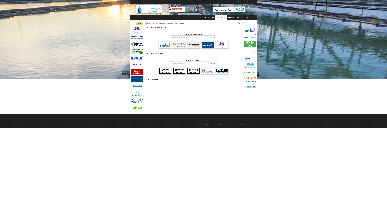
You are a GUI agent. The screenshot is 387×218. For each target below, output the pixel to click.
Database (231, 17)
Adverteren (240, 2)
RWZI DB (239, 17)
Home (204, 17)
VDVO (242, 124)
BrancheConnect (208, 124)
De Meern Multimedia (220, 124)
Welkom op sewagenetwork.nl (143, 2)
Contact (249, 2)
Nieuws (211, 17)
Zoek (213, 37)
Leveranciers (220, 17)
